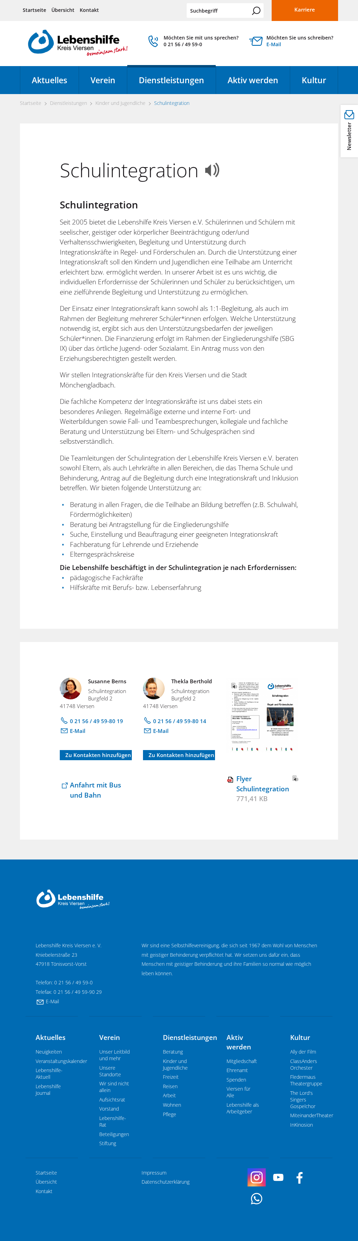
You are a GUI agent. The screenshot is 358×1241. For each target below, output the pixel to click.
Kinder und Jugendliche (175, 1064)
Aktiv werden (253, 80)
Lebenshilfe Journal (48, 1089)
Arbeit (169, 1095)
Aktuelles (49, 80)
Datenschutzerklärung (165, 1181)
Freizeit (171, 1077)
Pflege (169, 1114)
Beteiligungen (114, 1134)
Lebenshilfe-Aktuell (49, 1073)
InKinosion (301, 1124)
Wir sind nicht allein (114, 1086)
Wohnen (172, 1104)
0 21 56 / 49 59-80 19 (96, 721)
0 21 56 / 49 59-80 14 (179, 721)
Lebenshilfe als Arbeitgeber (243, 1108)
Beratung (173, 1051)
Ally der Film (303, 1051)
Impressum (154, 1172)
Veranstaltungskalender (61, 1061)
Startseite (34, 10)
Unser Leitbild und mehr (114, 1055)
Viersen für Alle (238, 1092)
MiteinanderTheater (311, 1115)
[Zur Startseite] (78, 45)
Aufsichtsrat (112, 1099)
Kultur (314, 80)
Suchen (256, 10)
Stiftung (107, 1143)
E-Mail (273, 44)
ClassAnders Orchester (303, 1064)
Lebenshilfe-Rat (112, 1121)
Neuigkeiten (49, 1051)
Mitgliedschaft (242, 1061)
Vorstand (109, 1108)
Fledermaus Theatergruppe (306, 1080)
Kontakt (89, 10)
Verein (103, 80)
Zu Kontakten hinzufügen (98, 754)
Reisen (170, 1086)
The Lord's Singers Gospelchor (302, 1100)
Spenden (236, 1079)
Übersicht (62, 10)
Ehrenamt (237, 1070)
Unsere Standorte (110, 1071)
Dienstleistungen (171, 80)
